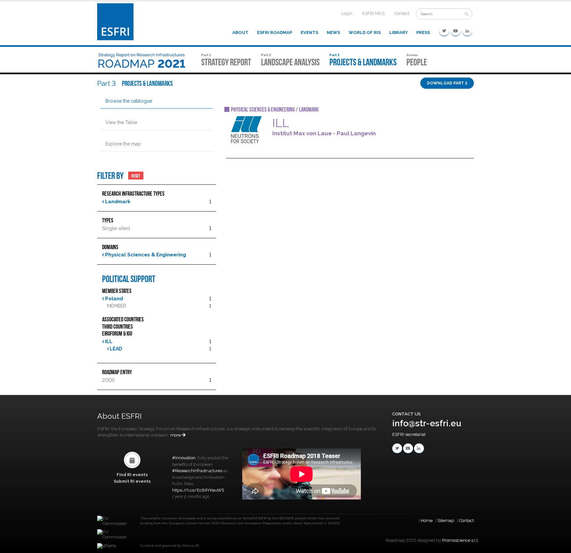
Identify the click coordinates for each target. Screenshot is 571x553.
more (176, 435)
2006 (108, 380)
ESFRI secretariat (409, 434)
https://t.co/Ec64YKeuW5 (198, 490)
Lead (115, 348)
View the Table (121, 122)
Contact (402, 13)
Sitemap (446, 520)
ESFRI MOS (373, 13)
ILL (108, 341)
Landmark (117, 202)
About (240, 32)
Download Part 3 (447, 83)
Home (427, 520)
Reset (136, 175)
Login (346, 13)
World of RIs (365, 32)
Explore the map (123, 143)
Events (309, 32)
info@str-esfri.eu (426, 423)
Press (423, 32)
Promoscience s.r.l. (460, 540)
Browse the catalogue (128, 101)
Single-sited (116, 228)
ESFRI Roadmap (274, 32)
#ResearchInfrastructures (197, 470)
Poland (113, 299)
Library (398, 32)
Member (116, 306)
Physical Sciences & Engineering (145, 255)
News (333, 32)
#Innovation (184, 457)
